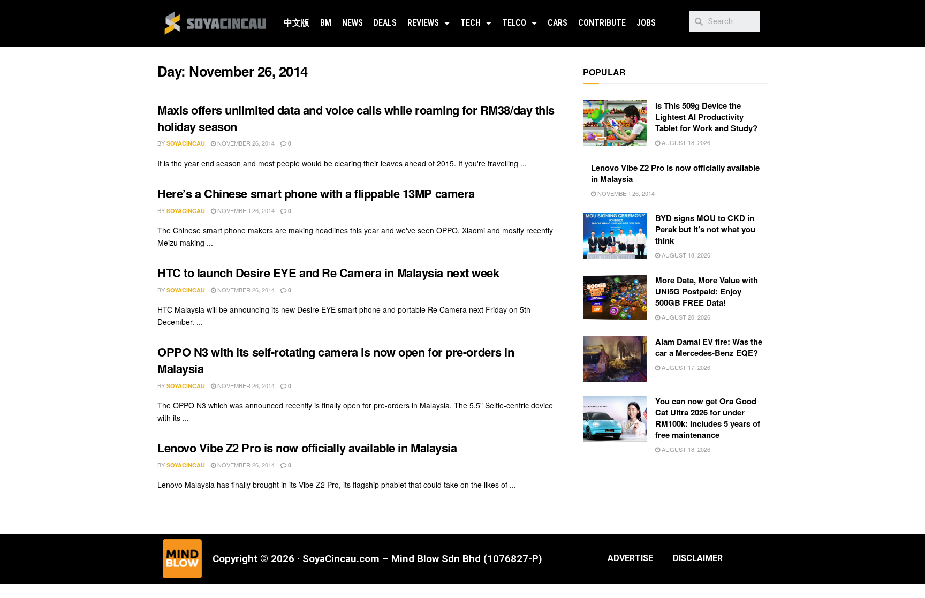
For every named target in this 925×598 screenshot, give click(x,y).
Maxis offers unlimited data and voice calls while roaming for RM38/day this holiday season (356, 118)
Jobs (646, 23)
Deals (385, 23)
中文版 (296, 23)
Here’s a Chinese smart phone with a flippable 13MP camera (316, 193)
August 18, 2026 (685, 142)
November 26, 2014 (245, 143)
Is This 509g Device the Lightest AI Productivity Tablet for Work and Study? (706, 117)
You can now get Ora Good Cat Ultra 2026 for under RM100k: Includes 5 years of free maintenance (707, 418)
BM (325, 23)
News (352, 23)
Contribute (602, 23)
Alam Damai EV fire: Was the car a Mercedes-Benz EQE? (708, 347)
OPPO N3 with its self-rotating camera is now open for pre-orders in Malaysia (335, 360)
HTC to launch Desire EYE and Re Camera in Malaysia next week (328, 272)
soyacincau (185, 143)
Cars (557, 23)
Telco (514, 23)
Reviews (423, 23)
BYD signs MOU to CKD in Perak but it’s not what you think (705, 229)
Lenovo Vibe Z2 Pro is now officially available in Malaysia (307, 447)
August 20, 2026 (685, 317)
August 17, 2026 (685, 367)
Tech (470, 23)
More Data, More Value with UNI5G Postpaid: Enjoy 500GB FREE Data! (706, 291)
